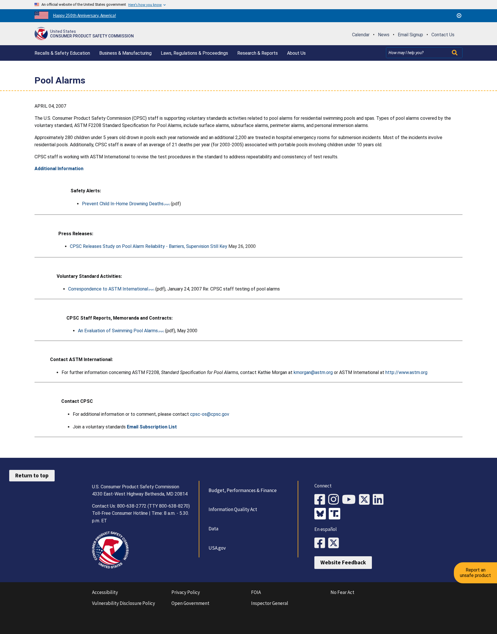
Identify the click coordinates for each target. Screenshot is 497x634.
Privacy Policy (185, 592)
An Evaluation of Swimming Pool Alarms (118, 330)
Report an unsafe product (475, 572)
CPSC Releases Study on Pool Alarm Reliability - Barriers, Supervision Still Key (148, 246)
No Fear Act (342, 592)
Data (213, 528)
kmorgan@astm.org (313, 372)
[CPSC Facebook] (321, 499)
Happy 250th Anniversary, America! (84, 15)
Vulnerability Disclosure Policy (123, 603)
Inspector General (269, 603)
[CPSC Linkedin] (380, 499)
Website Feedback (343, 562)
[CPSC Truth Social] (336, 514)
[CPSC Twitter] (366, 499)
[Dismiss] (459, 15)
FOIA (256, 592)
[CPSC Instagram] (335, 499)
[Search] (455, 53)
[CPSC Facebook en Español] (321, 543)
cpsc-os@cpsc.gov (209, 414)
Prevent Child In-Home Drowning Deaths (123, 203)
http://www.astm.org (406, 372)
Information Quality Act (233, 509)
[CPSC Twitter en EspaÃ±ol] (335, 543)
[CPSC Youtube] (350, 499)
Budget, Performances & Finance (243, 490)
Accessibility (105, 592)
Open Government (190, 603)
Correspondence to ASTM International (108, 289)
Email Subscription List (152, 427)
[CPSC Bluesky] (321, 514)
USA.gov (217, 548)
